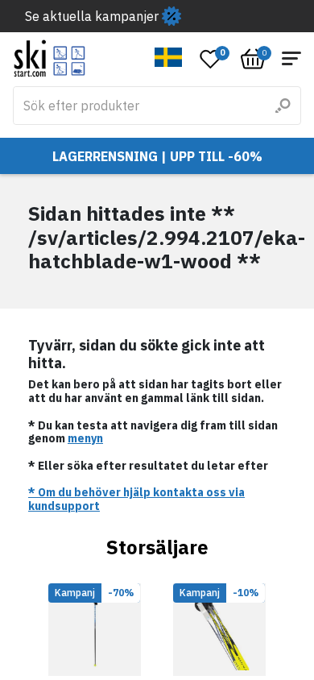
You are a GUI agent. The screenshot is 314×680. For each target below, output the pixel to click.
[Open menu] (291, 58)
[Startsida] (49, 58)
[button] (168, 57)
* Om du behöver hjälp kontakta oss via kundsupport (136, 499)
